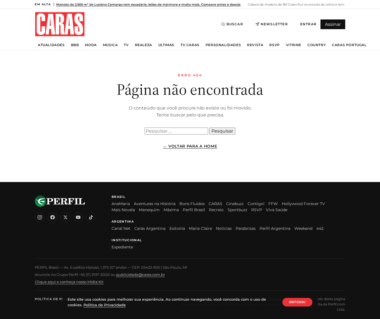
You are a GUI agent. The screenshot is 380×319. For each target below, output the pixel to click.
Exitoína (177, 228)
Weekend (303, 228)
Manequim (149, 209)
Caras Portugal (349, 45)
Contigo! (256, 203)
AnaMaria (121, 203)
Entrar (308, 24)
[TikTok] (91, 217)
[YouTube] (78, 217)
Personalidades (223, 45)
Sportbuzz (237, 209)
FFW (273, 203)
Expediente (122, 247)
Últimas (166, 45)
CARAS (215, 203)
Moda (91, 45)
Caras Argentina (150, 228)
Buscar (234, 24)
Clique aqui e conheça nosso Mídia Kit (69, 282)
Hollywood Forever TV (303, 203)
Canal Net (121, 228)
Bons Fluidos (192, 203)
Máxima (171, 209)
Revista (255, 45)
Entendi (297, 302)
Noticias (224, 228)
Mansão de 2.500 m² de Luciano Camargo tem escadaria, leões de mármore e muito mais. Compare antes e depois (148, 4)
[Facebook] (53, 217)
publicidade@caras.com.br (140, 274)
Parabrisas (246, 228)
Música (110, 45)
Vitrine (293, 45)
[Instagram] (40, 217)
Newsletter (274, 24)
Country (316, 45)
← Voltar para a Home (190, 146)
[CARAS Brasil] (60, 24)
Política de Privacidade (59, 299)
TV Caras (190, 45)
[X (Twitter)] (65, 217)
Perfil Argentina (275, 228)
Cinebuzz (235, 203)
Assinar (333, 24)
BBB (75, 45)
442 (320, 228)
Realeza (143, 45)
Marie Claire (200, 228)
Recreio (216, 209)
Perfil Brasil (194, 209)
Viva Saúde (276, 209)
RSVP (274, 45)
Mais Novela (123, 209)
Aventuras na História (155, 203)
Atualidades (51, 45)
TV (126, 45)
